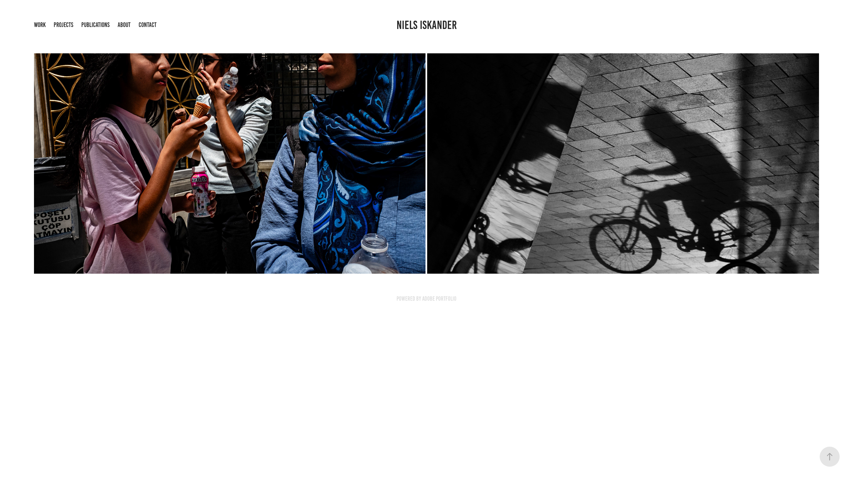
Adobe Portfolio (439, 298)
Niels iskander (427, 25)
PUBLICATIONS (95, 24)
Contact (148, 24)
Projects (63, 24)
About (124, 24)
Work (40, 24)
